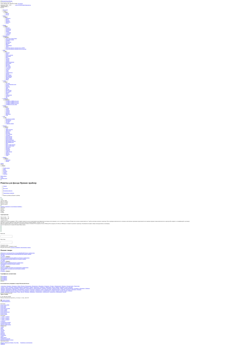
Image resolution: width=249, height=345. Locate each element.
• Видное (23, 286)
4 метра (7, 109)
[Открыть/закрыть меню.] (8, 6)
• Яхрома (64, 291)
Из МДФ (8, 40)
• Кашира (57, 287)
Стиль (4, 80)
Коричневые (8, 63)
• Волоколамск (28, 286)
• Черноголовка (13, 291)
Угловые (7, 34)
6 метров (8, 111)
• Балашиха (8, 286)
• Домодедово (76, 286)
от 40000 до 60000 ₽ (5, 319)
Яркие (7, 79)
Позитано (8, 149)
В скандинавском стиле (11, 84)
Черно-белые (8, 77)
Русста (7, 23)
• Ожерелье (37, 289)
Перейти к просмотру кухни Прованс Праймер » (11, 206)
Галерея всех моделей (5, 338)
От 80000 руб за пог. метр (11, 104)
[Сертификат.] (4, 276)
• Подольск (68, 289)
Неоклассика (8, 90)
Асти (7, 128)
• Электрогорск (38, 291)
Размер (4, 105)
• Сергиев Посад (25, 290)
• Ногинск (27, 289)
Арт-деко (8, 83)
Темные (7, 73)
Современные (9, 95)
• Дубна (6, 287)
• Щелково (27, 291)
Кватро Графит (9, 138)
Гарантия (5, 173)
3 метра (7, 108)
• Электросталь (45, 291)
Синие (7, 71)
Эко (6, 97)
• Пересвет (63, 289)
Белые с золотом (9, 55)
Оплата (4, 170)
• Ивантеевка (48, 287)
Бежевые (8, 52)
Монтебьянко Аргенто (11, 141)
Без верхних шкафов (10, 118)
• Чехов (18, 291)
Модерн (7, 89)
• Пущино (3, 290)
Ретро (7, 93)
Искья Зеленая (9, 136)
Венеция (8, 131)
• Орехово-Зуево (47, 289)
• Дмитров (63, 286)
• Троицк (65, 290)
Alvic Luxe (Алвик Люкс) (11, 38)
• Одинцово (32, 289)
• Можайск (3, 289)
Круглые (8, 27)
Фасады (5, 125)
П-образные (8, 29)
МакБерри (8, 21)
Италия (7, 13)
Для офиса (8, 121)
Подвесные (8, 30)
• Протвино (73, 289)
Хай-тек (7, 96)
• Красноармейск (15, 288)
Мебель (4, 157)
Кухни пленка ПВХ (5, 304)
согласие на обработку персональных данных (20, 247)
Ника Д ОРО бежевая (10, 144)
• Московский (9, 289)
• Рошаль (17, 290)
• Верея (18, 286)
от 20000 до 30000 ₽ (5, 316)
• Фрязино (70, 290)
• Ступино (52, 290)
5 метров (8, 110)
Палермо (8, 148)
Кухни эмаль (3, 306)
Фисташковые (9, 76)
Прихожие (8, 159)
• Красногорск (22, 288)
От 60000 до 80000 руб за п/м (12, 103)
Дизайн (2, 327)
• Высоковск (41, 286)
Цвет (4, 50)
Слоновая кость (9, 72)
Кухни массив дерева (5, 308)
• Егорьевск (10, 287)
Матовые (8, 43)
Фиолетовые (8, 74)
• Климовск (62, 287)
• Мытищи (14, 289)
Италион (8, 20)
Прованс (8, 92)
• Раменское (7, 290)
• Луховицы (76, 288)
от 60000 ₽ (3, 321)
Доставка (5, 171)
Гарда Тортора (9, 134)
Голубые (7, 58)
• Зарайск (31, 287)
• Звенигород (36, 287)
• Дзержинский (57, 286)
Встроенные (8, 120)
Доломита (8, 135)
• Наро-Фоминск (20, 289)
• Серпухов (31, 290)
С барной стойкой (10, 123)
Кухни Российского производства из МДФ (15, 47)
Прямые (7, 31)
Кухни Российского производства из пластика (16, 49)
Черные (7, 78)
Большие (8, 112)
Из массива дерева (10, 39)
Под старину (8, 91)
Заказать (8, 256)
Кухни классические (5, 311)
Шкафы (7, 161)
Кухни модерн (4, 313)
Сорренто (8, 150)
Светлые (8, 69)
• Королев (3, 288)
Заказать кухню (4, 6)
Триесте (7, 152)
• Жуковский (26, 287)
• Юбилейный (59, 291)
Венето (7, 19)
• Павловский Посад (55, 289)
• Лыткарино (82, 288)
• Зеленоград (42, 287)
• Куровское (48, 288)
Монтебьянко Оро (10, 142)
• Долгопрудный (69, 286)
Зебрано (7, 59)
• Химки (2, 291)
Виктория (8, 133)
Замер (4, 169)
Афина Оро (8, 130)
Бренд (4, 15)
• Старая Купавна (46, 290)
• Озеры (42, 289)
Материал (5, 36)
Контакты (3, 334)
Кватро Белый (9, 137)
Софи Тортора (9, 151)
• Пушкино (78, 289)
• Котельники (8, 288)
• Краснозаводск (29, 288)
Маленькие (8, 114)
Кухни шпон (3, 307)
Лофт (7, 88)
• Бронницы (14, 286)
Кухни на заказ (4, 314)
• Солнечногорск (38, 290)
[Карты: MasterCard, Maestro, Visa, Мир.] (10, 342)
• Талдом (61, 290)
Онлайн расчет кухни (5, 323)
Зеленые (7, 60)
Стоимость (5, 98)
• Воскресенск (35, 286)
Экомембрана (9, 45)
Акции (2, 336)
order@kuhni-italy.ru (26, 5)
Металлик (8, 65)
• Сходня (57, 290)
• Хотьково (7, 291)
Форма (4, 25)
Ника (7, 143)
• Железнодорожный (18, 287)
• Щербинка (32, 291)
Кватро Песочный (10, 140)
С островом (8, 32)
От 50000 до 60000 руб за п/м (12, 102)
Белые (7, 53)
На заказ (7, 122)
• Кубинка (44, 288)
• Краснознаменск (37, 288)
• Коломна (70, 287)
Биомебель (8, 18)
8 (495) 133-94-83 (6, 300)
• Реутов (12, 290)
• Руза (20, 290)
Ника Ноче (8, 147)
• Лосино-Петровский (68, 288)
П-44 (7, 115)
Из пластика (8, 42)
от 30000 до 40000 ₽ (5, 318)
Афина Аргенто (9, 129)
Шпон (7, 44)
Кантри (7, 85)
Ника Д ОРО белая (10, 145)
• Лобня (61, 288)
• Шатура (22, 291)
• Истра (53, 287)
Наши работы (4, 337)
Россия (7, 14)
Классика (8, 86)
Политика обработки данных (7, 339)
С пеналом (8, 33)
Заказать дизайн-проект (6, 324)
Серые (7, 70)
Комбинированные (10, 62)
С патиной (8, 67)
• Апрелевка (3, 286)
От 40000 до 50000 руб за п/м (12, 101)
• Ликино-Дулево (55, 288)
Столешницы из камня (6, 322)
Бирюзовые (8, 56)
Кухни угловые (4, 309)
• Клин (66, 287)
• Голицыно (46, 286)
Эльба (7, 155)
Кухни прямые (4, 310)
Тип (4, 116)
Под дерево (8, 66)
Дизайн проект (6, 168)
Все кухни (5, 9)
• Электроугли (52, 291)
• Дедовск (51, 286)
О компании (3, 335)
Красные (8, 64)
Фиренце (8, 154)
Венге (7, 57)
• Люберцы (87, 288)
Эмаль (7, 46)
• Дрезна (2, 287)
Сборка (4, 172)
